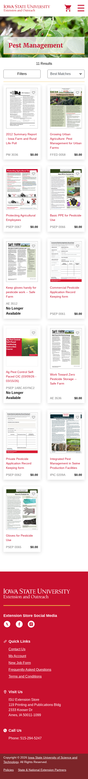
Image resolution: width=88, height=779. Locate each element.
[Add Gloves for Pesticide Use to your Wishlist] (33, 493)
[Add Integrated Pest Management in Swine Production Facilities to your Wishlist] (77, 417)
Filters (22, 74)
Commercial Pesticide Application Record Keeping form (64, 292)
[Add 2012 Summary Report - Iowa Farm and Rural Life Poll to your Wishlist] (33, 92)
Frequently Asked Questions (30, 669)
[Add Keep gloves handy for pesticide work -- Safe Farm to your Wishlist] (33, 245)
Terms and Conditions (25, 676)
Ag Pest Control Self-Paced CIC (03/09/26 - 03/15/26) (21, 376)
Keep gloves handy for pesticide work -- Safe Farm (21, 292)
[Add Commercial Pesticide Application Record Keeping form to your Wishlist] (77, 245)
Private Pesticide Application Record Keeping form (18, 463)
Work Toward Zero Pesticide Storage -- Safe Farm (63, 379)
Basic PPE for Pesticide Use (65, 218)
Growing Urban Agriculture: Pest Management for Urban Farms (66, 140)
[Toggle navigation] (80, 8)
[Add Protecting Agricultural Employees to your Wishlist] (33, 173)
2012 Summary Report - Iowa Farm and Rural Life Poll (21, 138)
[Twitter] (7, 625)
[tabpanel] (44, 310)
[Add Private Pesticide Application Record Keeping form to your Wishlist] (33, 417)
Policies (8, 770)
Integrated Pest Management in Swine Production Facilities (65, 463)
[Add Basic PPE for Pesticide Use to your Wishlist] (77, 173)
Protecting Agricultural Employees (20, 218)
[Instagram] (31, 625)
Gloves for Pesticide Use (19, 538)
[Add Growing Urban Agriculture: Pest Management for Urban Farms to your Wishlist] (77, 92)
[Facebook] (19, 625)
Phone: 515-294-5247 (25, 738)
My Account (17, 656)
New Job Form (20, 663)
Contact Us (17, 649)
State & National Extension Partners (42, 770)
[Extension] (26, 8)
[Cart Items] (68, 8)
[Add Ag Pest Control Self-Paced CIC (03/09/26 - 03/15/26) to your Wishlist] (33, 332)
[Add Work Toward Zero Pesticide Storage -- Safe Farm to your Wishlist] (77, 332)
